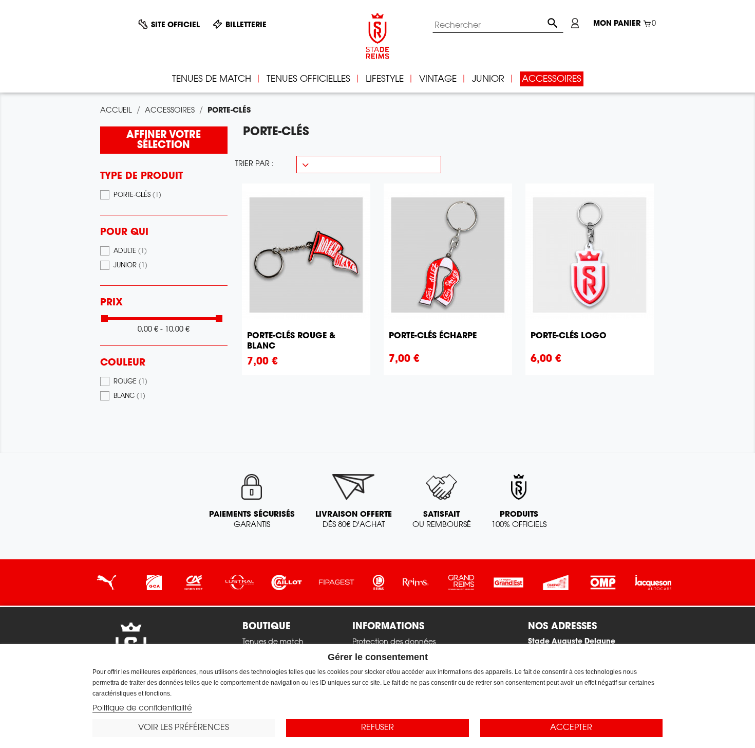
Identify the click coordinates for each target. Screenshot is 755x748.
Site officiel (175, 25)
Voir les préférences (183, 728)
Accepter (571, 728)
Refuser (377, 728)
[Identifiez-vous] (575, 23)
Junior (130, 266)
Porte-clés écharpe (433, 336)
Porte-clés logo (569, 336)
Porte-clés (137, 195)
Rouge (130, 382)
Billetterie (246, 25)
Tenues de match (273, 642)
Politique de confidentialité (142, 709)
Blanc (129, 396)
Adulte (130, 251)
